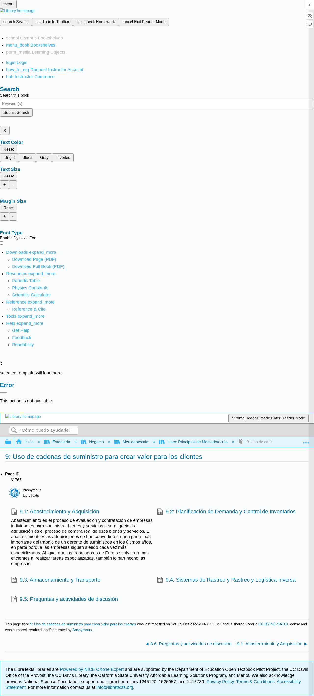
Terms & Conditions (255, 681)
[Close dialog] (3, 392)
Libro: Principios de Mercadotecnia (197, 442)
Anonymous (82, 630)
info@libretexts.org (114, 687)
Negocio (96, 442)
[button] (21, 337)
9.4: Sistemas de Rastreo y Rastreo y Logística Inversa (231, 580)
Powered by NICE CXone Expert (92, 669)
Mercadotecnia (135, 442)
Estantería (61, 442)
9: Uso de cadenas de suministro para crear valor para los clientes (83, 624)
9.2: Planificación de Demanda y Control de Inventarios (231, 511)
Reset (8, 149)
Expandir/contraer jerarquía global (11, 442)
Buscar (14, 430)
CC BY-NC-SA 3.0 (273, 624)
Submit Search (16, 112)
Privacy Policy (220, 681)
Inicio (29, 442)
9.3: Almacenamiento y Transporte (60, 580)
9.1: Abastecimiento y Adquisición (59, 511)
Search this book (14, 95)
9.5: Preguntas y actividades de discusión (69, 599)
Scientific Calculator (31, 294)
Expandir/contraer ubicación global (306, 440)
